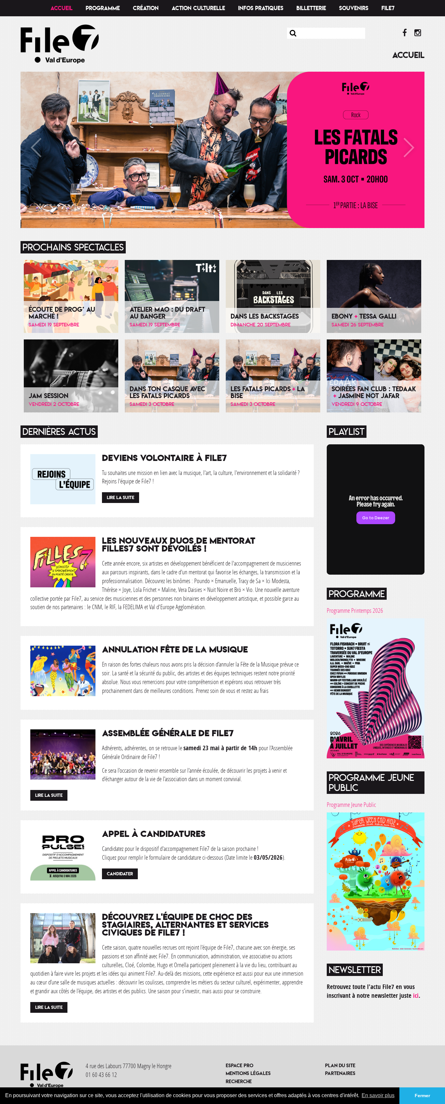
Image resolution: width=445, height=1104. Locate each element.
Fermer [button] (422, 1095)
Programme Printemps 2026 (355, 610)
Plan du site (340, 1065)
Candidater (120, 874)
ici (416, 995)
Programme (103, 8)
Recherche (239, 1081)
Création (146, 8)
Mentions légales (248, 1073)
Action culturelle (198, 8)
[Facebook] (404, 33)
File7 (388, 8)
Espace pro (239, 1065)
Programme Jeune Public (351, 804)
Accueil (61, 8)
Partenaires (340, 1073)
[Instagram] (417, 33)
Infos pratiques (260, 8)
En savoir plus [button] (378, 1095)
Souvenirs (353, 8)
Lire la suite (120, 497)
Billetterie (311, 8)
